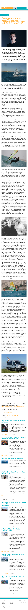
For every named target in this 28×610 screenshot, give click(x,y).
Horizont (3, 603)
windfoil (16, 415)
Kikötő (2, 605)
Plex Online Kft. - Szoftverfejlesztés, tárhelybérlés (23, 605)
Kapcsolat (11, 603)
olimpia (7, 415)
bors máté (11, 415)
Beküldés (3, 607)
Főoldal (2, 14)
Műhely (2, 606)
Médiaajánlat (11, 602)
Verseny (6, 14)
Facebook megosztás (7, 412)
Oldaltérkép (11, 605)
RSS (9, 606)
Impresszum (11, 600)
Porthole (14, 3)
